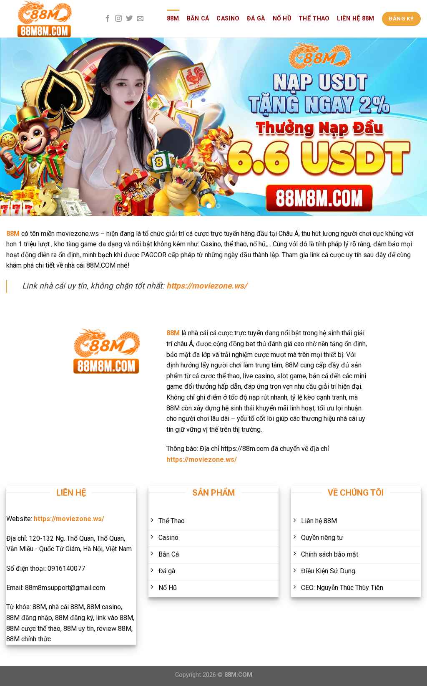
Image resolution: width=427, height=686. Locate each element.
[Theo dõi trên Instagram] (118, 19)
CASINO (227, 18)
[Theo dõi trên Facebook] (107, 19)
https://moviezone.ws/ (206, 286)
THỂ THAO (314, 18)
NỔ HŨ (282, 18)
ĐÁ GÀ (256, 18)
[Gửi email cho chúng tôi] (140, 19)
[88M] (48, 19)
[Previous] (19, 126)
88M (173, 18)
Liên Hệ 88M (355, 18)
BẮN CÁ (198, 18)
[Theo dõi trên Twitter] (129, 19)
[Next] (407, 126)
